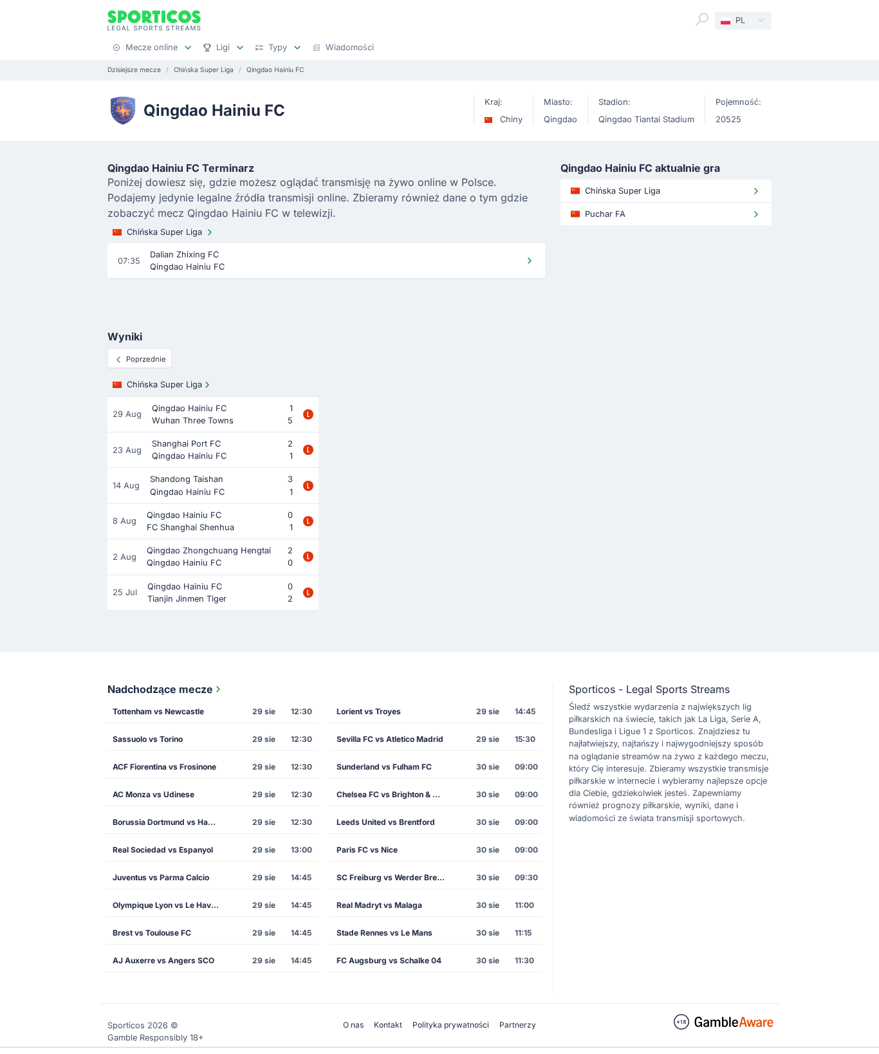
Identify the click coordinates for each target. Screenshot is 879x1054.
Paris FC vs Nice (367, 850)
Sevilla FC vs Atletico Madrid (390, 739)
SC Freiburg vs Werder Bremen (395, 877)
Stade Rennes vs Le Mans (384, 933)
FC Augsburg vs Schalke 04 (389, 960)
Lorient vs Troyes (369, 711)
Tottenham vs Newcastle (158, 711)
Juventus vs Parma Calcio (161, 877)
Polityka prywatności (450, 1025)
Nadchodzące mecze (160, 689)
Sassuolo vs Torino (148, 739)
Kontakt (388, 1025)
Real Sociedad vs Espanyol (163, 850)
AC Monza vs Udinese (153, 794)
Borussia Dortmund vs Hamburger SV (171, 822)
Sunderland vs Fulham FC (384, 767)
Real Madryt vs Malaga (379, 905)
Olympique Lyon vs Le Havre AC (171, 905)
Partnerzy (517, 1025)
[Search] (702, 19)
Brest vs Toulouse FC (152, 933)
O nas (353, 1025)
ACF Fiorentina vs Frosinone (164, 767)
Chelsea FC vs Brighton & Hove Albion (395, 794)
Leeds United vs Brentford (386, 822)
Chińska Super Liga (164, 232)
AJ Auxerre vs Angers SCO (163, 960)
